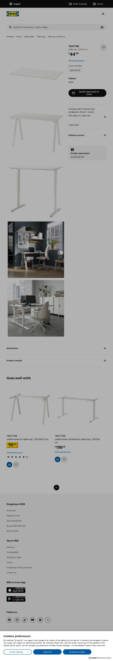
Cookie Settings (16, 652)
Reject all (47, 652)
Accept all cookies (77, 652)
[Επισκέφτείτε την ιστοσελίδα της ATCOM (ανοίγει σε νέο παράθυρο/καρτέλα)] (100, 658)
